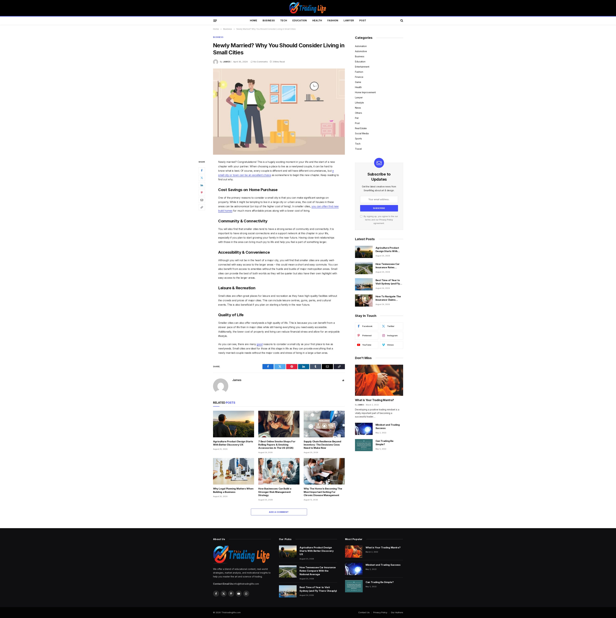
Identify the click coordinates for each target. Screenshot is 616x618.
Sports (358, 138)
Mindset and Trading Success (388, 426)
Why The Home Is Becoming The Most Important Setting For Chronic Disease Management (323, 492)
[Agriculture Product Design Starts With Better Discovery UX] (233, 424)
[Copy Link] (202, 207)
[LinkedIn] (202, 185)
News (358, 107)
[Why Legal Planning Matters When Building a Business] (233, 471)
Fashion (332, 20)
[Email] (202, 200)
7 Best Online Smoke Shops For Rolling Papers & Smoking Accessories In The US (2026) (276, 445)
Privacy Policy (386, 220)
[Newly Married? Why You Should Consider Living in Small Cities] (279, 112)
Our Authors (397, 612)
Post (362, 20)
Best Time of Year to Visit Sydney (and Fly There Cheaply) (388, 282)
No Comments (260, 61)
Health (317, 20)
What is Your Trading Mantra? (374, 400)
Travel (358, 148)
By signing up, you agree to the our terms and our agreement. (380, 219)
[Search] (401, 20)
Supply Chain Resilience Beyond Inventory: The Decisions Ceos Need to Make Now (322, 445)
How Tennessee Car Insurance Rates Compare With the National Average (388, 265)
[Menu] (215, 20)
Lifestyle (359, 102)
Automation (361, 46)
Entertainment (362, 66)
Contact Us (364, 612)
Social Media (362, 133)
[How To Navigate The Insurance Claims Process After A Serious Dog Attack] (364, 300)
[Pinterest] (202, 192)
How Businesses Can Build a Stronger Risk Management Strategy (274, 492)
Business (269, 20)
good (260, 344)
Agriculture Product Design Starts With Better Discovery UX (233, 443)
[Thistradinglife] (308, 8)
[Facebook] (202, 170)
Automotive (361, 51)
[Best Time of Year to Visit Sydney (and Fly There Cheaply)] (364, 284)
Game (358, 82)
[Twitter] (202, 178)
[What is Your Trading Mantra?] (379, 380)
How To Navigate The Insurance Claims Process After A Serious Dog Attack (388, 298)
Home (253, 20)
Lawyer (349, 20)
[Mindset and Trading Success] (364, 429)
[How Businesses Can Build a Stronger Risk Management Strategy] (278, 471)
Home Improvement (365, 92)
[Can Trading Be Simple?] (364, 445)
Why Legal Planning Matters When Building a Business (233, 490)
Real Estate (361, 128)
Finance (359, 77)
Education (299, 20)
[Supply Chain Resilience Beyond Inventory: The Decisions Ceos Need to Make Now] (324, 424)
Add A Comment (279, 512)
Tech (283, 20)
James (227, 61)
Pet (357, 118)
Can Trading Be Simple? (385, 442)
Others (358, 113)
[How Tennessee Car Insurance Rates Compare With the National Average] (364, 268)
